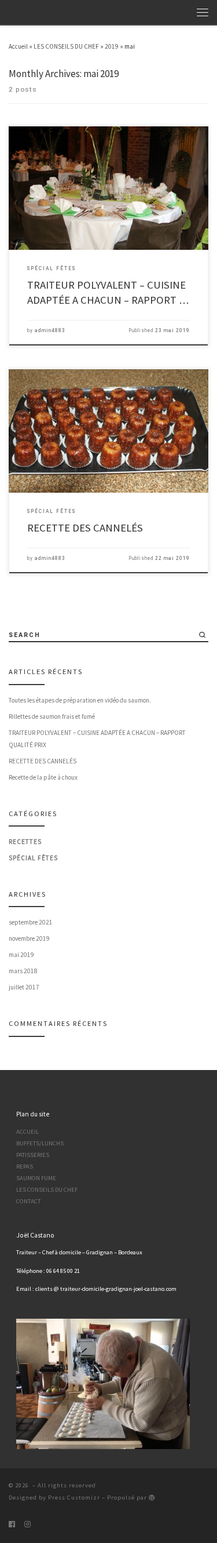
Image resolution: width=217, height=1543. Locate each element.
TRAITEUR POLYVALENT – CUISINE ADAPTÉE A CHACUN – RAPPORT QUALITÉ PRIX (97, 739)
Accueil (18, 46)
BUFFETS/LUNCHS (40, 1143)
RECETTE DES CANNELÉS (85, 527)
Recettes (25, 842)
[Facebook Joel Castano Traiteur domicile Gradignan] (12, 1524)
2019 (112, 46)
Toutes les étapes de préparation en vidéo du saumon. (80, 700)
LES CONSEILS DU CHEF (66, 46)
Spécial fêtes (33, 858)
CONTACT (28, 1201)
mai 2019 (21, 955)
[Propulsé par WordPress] (152, 1497)
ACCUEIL (27, 1132)
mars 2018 (23, 971)
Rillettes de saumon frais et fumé (52, 716)
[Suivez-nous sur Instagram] (27, 1524)
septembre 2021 (31, 922)
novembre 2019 (29, 938)
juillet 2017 (24, 987)
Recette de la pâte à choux (43, 777)
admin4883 (50, 330)
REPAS (24, 1166)
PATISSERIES (32, 1155)
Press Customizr (74, 1497)
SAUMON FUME (36, 1178)
